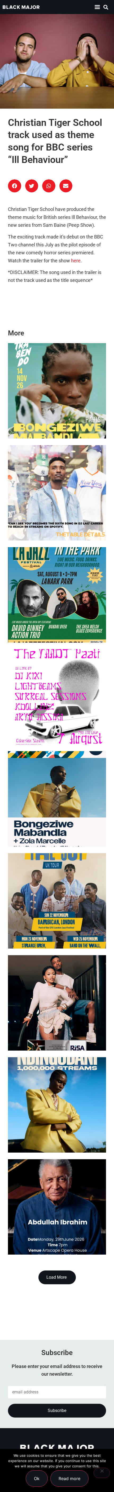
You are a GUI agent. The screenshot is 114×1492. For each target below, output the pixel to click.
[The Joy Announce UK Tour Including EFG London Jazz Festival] (57, 901)
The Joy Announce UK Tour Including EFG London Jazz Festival (48, 927)
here (76, 260)
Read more (69, 1478)
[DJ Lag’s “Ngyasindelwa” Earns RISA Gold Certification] (57, 1003)
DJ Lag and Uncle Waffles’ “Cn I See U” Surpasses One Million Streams (53, 519)
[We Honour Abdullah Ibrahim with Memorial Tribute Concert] (57, 1207)
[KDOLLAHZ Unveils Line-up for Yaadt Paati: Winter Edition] (57, 697)
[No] (102, 1473)
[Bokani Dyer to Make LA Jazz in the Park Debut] (57, 595)
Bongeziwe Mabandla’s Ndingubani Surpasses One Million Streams (48, 1131)
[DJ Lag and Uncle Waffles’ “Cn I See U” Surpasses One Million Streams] (57, 493)
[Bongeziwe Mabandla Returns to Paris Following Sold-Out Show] (57, 391)
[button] (97, 7)
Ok (37, 1478)
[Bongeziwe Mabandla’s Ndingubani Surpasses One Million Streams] (57, 1105)
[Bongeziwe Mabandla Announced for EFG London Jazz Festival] (57, 799)
